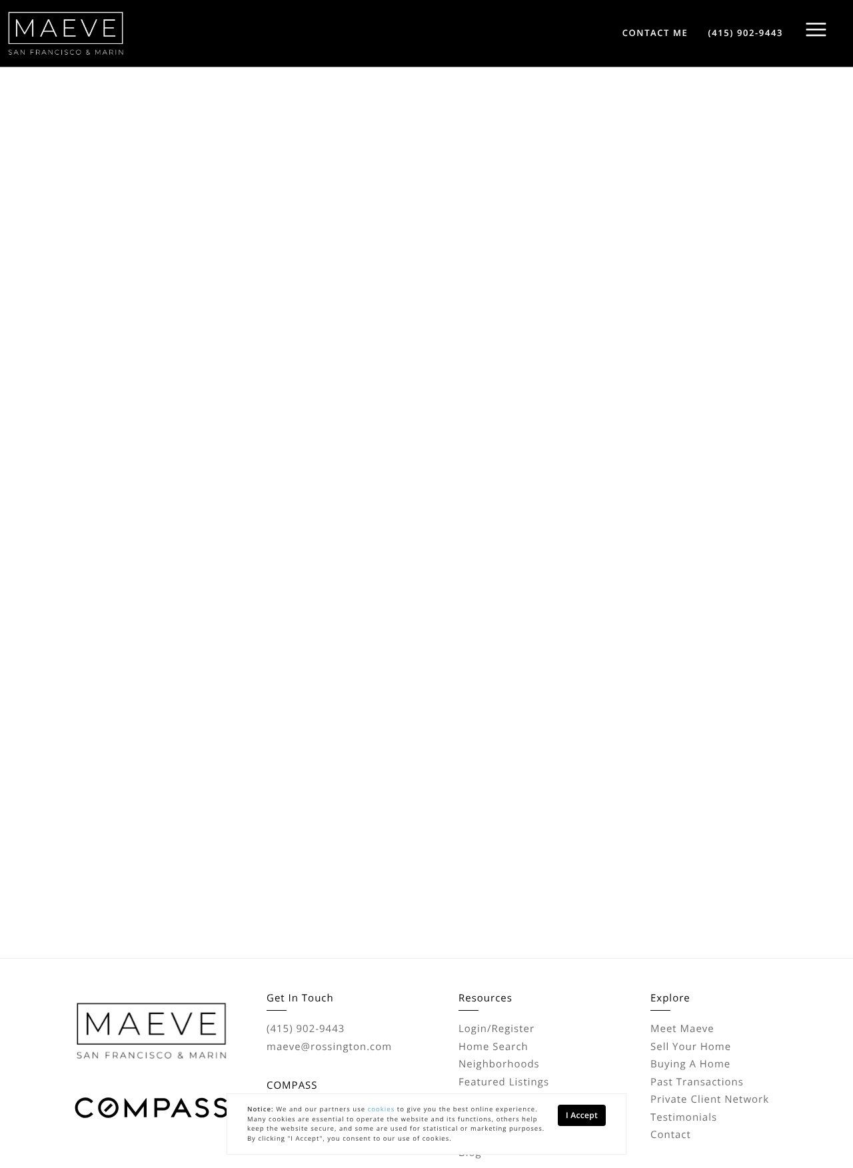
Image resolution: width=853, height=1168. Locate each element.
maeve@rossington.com (329, 1046)
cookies (381, 1109)
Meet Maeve (682, 1028)
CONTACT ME (655, 33)
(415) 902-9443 (745, 33)
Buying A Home (690, 1064)
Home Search (493, 1046)
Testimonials (683, 1117)
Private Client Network (709, 1099)
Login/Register (496, 1028)
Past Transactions (697, 1082)
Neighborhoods (499, 1064)
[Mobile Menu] (816, 30)
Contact (670, 1134)
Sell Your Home (690, 1046)
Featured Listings (503, 1082)
